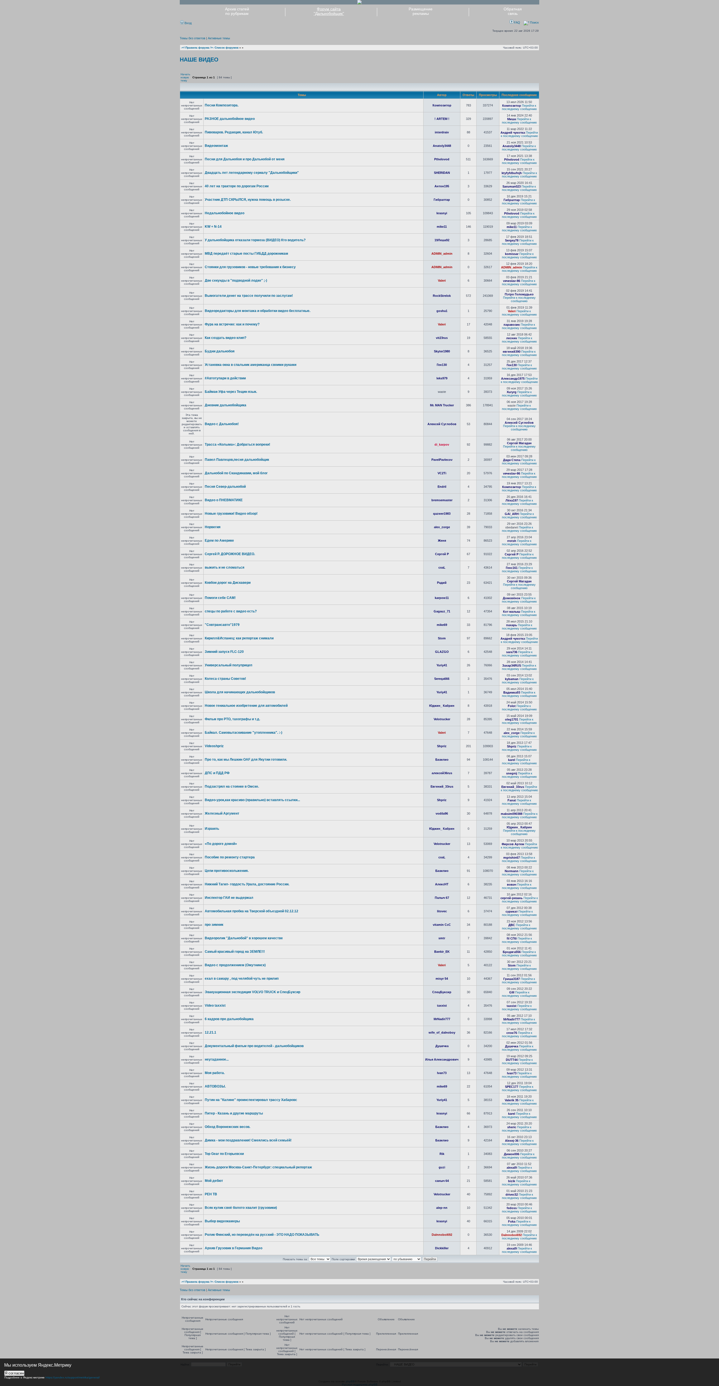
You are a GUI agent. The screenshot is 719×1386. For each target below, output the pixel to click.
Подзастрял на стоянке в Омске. (232, 786)
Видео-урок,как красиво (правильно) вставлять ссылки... (252, 800)
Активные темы (219, 38)
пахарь (511, 625)
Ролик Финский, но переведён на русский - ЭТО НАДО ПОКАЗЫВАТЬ (262, 1235)
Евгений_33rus (442, 786)
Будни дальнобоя (220, 351)
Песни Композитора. (221, 105)
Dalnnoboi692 (442, 1234)
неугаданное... (217, 1059)
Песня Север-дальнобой (225, 487)
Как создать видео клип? (225, 338)
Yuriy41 (441, 665)
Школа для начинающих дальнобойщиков (240, 692)
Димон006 (511, 1154)
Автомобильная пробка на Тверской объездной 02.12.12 (251, 911)
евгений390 (511, 351)
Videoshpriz (214, 746)
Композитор (442, 105)
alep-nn (441, 1207)
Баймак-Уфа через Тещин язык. (231, 392)
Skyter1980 (442, 351)
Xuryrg (512, 392)
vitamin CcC (442, 924)
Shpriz (442, 746)
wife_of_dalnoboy (442, 1032)
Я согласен (14, 1373)
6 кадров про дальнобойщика (229, 1019)
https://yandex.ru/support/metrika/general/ (72, 1377)
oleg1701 (511, 719)
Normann (511, 871)
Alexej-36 (511, 1140)
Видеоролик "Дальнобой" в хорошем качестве (244, 938)
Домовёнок (511, 598)
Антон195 (441, 186)
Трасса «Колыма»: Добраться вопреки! (237, 444)
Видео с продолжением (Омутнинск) (235, 965)
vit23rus (442, 337)
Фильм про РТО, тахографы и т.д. (232, 719)
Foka (511, 1221)
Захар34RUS (511, 665)
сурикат (512, 911)
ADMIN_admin (441, 253)
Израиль (212, 829)
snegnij (511, 773)
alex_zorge (442, 527)
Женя (442, 540)
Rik (442, 1153)
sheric (511, 1127)
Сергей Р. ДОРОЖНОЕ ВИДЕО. (230, 554)
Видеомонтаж (216, 146)
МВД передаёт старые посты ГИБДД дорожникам (246, 254)
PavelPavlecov (441, 459)
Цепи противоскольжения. (227, 871)
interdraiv (442, 132)
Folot (512, 706)
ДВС (511, 925)
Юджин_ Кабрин (441, 705)
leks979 (441, 378)
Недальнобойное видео (224, 213)
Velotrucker (442, 719)
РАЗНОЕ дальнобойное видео (230, 119)
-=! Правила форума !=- (197, 47)
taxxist (442, 1005)
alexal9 (512, 1167)
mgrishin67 (511, 857)
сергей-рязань (511, 898)
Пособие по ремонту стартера (230, 857)
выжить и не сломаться (224, 567)
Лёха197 (512, 500)
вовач (511, 884)
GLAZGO (442, 651)
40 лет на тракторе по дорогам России (237, 186)
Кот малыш (511, 611)
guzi (442, 1167)
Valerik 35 (511, 1100)
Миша (511, 119)
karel (511, 760)
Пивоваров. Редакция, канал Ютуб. (234, 132)
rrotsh (511, 540)
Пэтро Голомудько (519, 294)
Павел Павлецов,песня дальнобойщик (237, 460)
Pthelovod (441, 159)
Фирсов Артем (513, 844)
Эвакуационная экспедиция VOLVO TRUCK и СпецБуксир (252, 992)
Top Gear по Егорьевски (224, 1154)
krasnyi (441, 213)
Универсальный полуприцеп (228, 665)
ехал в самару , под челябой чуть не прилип (242, 979)
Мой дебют (214, 1181)
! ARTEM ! (441, 118)
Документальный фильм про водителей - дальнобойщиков (254, 1046)
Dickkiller (442, 1248)
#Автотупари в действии (225, 378)
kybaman (511, 679)
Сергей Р (442, 554)
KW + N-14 (213, 227)
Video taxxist (215, 1005)
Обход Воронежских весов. (227, 1127)
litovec (442, 911)
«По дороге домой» (221, 844)
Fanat (512, 800)
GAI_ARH (512, 514)
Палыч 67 (442, 897)
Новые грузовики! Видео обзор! (231, 514)
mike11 (442, 226)
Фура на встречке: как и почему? (232, 324)
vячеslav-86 (511, 280)
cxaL (441, 567)
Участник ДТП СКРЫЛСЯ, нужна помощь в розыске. (248, 200)
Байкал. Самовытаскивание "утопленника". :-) (243, 733)
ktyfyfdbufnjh (512, 173)
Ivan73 (442, 1073)
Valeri (442, 280)
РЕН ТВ (211, 1194)
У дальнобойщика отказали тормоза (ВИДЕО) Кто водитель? (255, 240)
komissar (511, 254)
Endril (442, 486)
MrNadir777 (442, 1019)
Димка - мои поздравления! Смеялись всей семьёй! (248, 1140)
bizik (511, 1181)
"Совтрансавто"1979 (222, 625)
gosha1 (441, 311)
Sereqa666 (441, 678)
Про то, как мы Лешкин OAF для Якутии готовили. (246, 760)
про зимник (214, 925)
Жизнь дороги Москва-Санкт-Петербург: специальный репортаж (258, 1167)
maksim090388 (511, 813)
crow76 (511, 1032)
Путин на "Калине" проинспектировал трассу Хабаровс (251, 1100)
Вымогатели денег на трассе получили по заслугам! (249, 296)
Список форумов (226, 47)
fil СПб (512, 938)
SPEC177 (511, 1086)
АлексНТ (442, 884)
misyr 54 (442, 978)
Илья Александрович (441, 1059)
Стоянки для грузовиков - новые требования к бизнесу (250, 267)
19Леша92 (441, 240)
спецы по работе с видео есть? (231, 611)
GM (511, 992)
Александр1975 (513, 378)
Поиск (534, 22)
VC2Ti (442, 473)
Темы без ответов (192, 38)
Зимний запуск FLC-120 (224, 652)
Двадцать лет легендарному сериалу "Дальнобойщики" (252, 173)
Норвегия (212, 527)
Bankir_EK (442, 951)
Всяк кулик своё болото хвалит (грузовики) (241, 1208)
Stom (442, 638)
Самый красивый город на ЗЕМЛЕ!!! (235, 952)
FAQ (516, 22)
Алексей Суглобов (441, 424)
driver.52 (512, 1194)
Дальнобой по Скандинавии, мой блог (236, 473)
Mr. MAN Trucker (442, 405)
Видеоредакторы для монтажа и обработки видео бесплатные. (257, 311)
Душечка (442, 1046)
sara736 (511, 652)
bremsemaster (441, 500)
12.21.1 (210, 1032)
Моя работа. (215, 1073)
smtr (441, 938)
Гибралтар (442, 199)
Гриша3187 (511, 979)
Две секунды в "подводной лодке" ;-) (236, 280)
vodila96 (442, 813)
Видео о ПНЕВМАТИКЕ (224, 500)
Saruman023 (511, 186)
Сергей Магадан (519, 443)
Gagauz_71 (442, 611)
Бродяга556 (512, 952)
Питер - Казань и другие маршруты (234, 1113)
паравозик (512, 324)
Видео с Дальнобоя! (222, 424)
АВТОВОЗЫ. (215, 1086)
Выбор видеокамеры (222, 1221)
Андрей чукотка (512, 132)
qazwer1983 (441, 513)
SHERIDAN (442, 172)
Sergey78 (511, 240)
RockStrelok (442, 295)
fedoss (512, 1208)
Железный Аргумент (222, 813)
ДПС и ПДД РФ (217, 773)
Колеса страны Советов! (225, 679)
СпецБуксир (441, 992)
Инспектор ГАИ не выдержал (229, 898)
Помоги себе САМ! (220, 598)
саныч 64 (442, 1180)
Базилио (442, 759)
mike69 (442, 624)
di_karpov (441, 444)
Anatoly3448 (442, 145)
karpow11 (442, 597)
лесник (511, 338)
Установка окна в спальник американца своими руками (250, 365)
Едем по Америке (219, 540)
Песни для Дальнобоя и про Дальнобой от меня (245, 159)
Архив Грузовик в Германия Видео (233, 1248)
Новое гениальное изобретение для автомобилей (246, 706)
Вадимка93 (511, 692)
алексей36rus (442, 773)
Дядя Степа (511, 460)
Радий (442, 582)
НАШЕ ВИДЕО (199, 59)
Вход (188, 23)
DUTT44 (512, 1059)
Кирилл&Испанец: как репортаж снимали (239, 638)
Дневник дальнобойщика (225, 405)
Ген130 (442, 364)
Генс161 (512, 567)
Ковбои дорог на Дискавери (228, 583)
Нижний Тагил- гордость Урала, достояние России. (247, 884)
